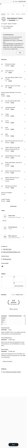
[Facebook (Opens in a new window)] (2, 266)
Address (23, 14)
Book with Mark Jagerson (13, 237)
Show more (13, 206)
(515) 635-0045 (22, 1)
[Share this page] (23, 5)
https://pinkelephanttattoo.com (11, 252)
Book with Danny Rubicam (13, 228)
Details (12, 65)
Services (3, 14)
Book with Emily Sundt (13, 218)
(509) (17, 20)
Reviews (18, 14)
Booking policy (7, 259)
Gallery (12, 14)
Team (8, 14)
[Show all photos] (13, 7)
